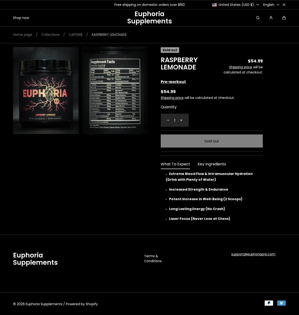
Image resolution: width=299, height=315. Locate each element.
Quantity (169, 107)
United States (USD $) (236, 4)
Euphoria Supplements (44, 304)
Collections (50, 34)
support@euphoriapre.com (253, 254)
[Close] (284, 5)
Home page (22, 34)
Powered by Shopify (82, 304)
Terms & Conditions (153, 258)
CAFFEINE (76, 34)
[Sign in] (271, 18)
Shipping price (240, 67)
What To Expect (175, 164)
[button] (284, 18)
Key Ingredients (212, 164)
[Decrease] (165, 120)
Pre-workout (173, 81)
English (268, 4)
